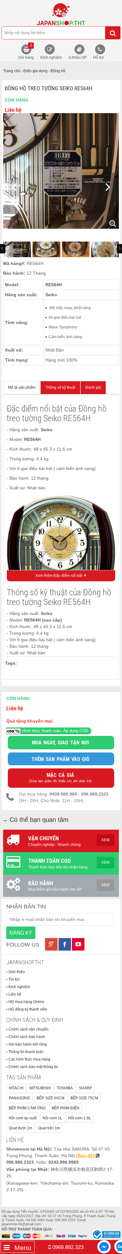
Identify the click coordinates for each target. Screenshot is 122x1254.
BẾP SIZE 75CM (84, 1098)
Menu (22, 1247)
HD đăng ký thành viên (27, 1009)
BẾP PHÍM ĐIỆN (65, 1108)
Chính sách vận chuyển (28, 1029)
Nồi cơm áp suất (23, 1118)
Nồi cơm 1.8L (79, 1118)
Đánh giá (93, 387)
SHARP (85, 1088)
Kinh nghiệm (51, 57)
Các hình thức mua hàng (29, 1059)
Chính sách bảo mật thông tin (33, 1067)
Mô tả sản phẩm (21, 387)
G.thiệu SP (78, 57)
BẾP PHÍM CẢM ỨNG (27, 1108)
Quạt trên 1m (49, 1128)
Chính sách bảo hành (26, 1037)
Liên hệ (14, 994)
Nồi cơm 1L (52, 1118)
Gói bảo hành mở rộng (27, 1044)
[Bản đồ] (86, 1155)
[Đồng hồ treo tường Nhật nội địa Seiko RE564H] (61, 14)
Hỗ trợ (98, 57)
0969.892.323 (67, 1247)
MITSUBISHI (40, 1088)
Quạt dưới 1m (20, 1128)
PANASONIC (20, 1098)
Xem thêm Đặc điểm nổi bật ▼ (61, 575)
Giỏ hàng (26, 51)
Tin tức (14, 979)
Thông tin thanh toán (25, 1052)
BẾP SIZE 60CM (50, 1098)
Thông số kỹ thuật (60, 387)
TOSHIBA (65, 1088)
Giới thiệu (16, 972)
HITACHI (16, 1088)
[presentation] (14, 186)
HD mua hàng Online (26, 1002)
